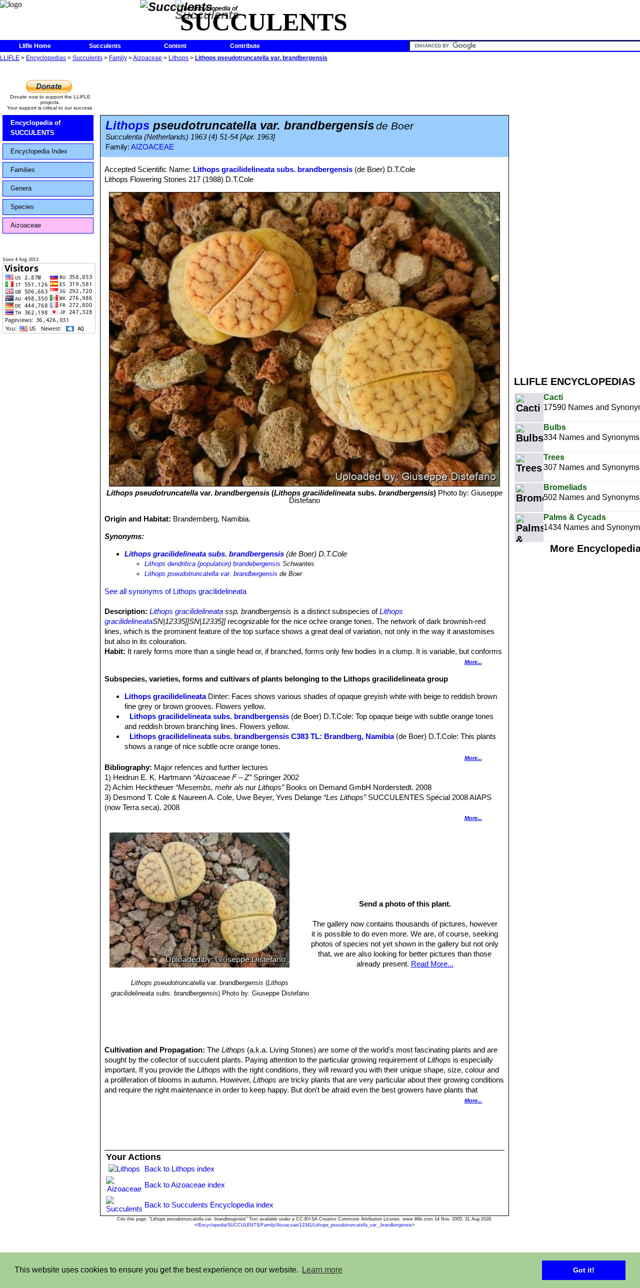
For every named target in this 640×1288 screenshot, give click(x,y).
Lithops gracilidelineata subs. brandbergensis (272, 169)
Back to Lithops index (179, 1168)
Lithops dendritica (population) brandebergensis (212, 564)
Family (118, 58)
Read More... (432, 964)
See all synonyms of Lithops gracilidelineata (175, 591)
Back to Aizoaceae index (184, 1184)
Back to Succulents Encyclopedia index (209, 1204)
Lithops (178, 58)
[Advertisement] (577, 214)
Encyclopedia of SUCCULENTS (35, 127)
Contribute (245, 46)
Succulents (105, 46)
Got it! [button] (583, 1270)
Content (175, 46)
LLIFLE (10, 58)
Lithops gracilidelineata (186, 611)
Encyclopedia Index (39, 151)
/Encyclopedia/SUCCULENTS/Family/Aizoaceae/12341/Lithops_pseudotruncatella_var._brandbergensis (304, 1225)
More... (473, 662)
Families (22, 170)
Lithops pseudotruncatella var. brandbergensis (261, 58)
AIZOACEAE (152, 147)
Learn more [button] (322, 1270)
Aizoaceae (147, 58)
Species (22, 206)
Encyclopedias (46, 58)
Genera (21, 188)
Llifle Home (35, 46)
